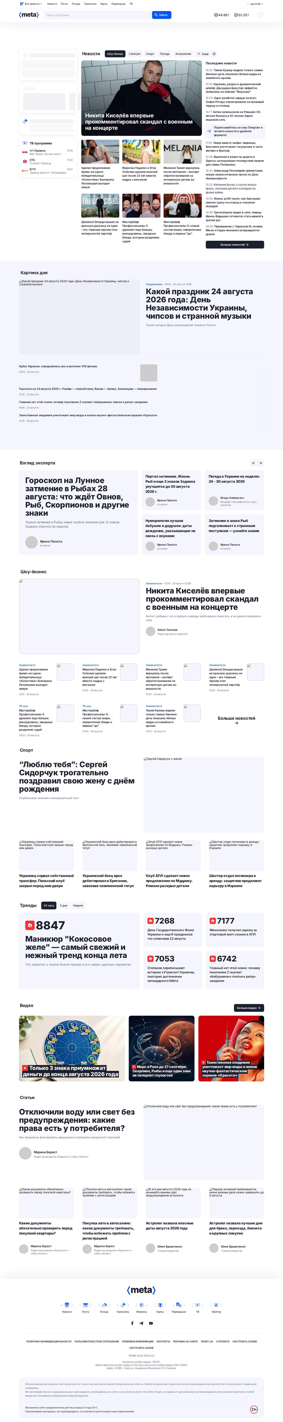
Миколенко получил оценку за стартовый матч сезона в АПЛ (233, 932)
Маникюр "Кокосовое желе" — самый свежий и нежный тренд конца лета (76, 947)
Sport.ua (207, 1341)
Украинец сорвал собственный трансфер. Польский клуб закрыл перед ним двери (46, 881)
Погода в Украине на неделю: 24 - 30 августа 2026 (234, 478)
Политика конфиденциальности (48, 1341)
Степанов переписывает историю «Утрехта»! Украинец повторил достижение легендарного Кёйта (170, 974)
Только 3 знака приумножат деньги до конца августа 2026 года (72, 1048)
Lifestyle (134, 53)
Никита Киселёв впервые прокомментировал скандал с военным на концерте (202, 599)
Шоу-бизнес (115, 53)
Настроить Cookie (245, 1341)
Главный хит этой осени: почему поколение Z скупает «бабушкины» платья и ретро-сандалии (83, 402)
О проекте (223, 1341)
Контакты (163, 1341)
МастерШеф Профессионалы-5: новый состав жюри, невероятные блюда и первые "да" (182, 227)
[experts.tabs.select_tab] (253, 463)
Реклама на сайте (185, 1341)
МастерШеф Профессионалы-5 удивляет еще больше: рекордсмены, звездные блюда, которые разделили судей (140, 231)
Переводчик (118, 3)
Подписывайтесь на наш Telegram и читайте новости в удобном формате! (238, 131)
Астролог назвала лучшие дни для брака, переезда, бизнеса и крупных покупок (235, 1228)
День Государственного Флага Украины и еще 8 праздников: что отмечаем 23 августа (170, 934)
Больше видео (247, 1007)
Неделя (78, 905)
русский (255, 3)
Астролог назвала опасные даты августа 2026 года (170, 1225)
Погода (76, 3)
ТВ (131, 3)
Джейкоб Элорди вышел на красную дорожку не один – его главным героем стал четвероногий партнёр (100, 227)
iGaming (216, 1311)
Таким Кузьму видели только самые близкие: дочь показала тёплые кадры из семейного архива (161, 718)
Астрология (183, 53)
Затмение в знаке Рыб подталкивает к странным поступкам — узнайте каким (234, 526)
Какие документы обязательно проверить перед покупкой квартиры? (45, 1228)
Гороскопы (90, 3)
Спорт (150, 53)
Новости (52, 3)
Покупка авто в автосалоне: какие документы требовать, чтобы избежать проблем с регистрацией (108, 1230)
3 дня (63, 905)
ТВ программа (41, 143)
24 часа (49, 905)
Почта (64, 3)
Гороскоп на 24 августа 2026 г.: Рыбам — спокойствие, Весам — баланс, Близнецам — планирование (88, 388)
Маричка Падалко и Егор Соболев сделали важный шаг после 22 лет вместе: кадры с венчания (139, 173)
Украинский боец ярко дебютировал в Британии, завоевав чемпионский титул (108, 881)
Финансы (141, 1311)
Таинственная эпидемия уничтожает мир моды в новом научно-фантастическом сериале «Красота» (88, 415)
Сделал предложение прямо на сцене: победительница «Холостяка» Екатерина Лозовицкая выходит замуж (97, 177)
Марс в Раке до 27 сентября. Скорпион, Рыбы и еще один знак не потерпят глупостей (162, 1048)
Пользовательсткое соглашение (96, 1341)
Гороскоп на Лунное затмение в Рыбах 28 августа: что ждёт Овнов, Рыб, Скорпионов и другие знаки (77, 496)
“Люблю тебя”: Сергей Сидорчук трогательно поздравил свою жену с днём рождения (77, 776)
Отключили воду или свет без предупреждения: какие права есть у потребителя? (77, 1120)
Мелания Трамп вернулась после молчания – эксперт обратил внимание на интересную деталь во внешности (182, 175)
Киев (205, 54)
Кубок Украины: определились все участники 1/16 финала (58, 366)
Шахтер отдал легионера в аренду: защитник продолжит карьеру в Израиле (235, 881)
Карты (104, 3)
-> (236, 720)
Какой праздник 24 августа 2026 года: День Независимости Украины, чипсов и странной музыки (199, 303)
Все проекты (32, 3)
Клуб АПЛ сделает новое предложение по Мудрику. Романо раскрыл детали (169, 881)
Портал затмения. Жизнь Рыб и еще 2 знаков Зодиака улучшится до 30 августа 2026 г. (170, 484)
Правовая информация (137, 1341)
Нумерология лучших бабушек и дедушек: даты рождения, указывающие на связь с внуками (170, 528)
